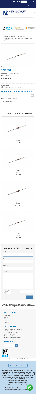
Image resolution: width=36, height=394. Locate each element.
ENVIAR (30, 297)
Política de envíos (9, 319)
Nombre (5, 252)
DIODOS (20, 38)
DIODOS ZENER (28, 38)
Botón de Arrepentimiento (18, 366)
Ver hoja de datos (8, 101)
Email (4, 258)
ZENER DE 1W (9, 40)
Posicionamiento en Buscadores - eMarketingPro (17, 389)
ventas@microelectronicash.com (17, 380)
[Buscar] (28, 6)
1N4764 (18, 202)
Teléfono (5, 265)
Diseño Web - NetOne (10, 388)
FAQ (5, 320)
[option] (16, 28)
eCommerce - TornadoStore (23, 388)
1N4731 (18, 233)
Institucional (7, 315)
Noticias (6, 317)
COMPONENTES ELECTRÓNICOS (14, 36)
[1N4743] (18, 55)
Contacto (6, 322)
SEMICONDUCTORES (10, 38)
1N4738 (18, 139)
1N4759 (18, 170)
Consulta (5, 272)
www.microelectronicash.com (18, 382)
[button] (14, 2)
